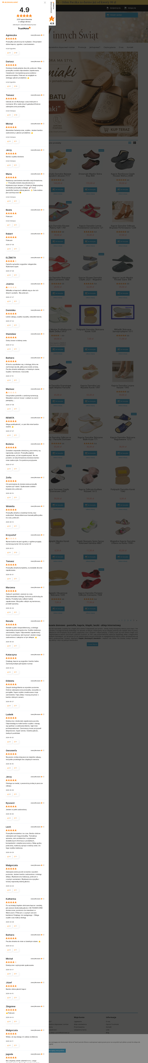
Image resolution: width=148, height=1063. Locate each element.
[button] (3, 2)
